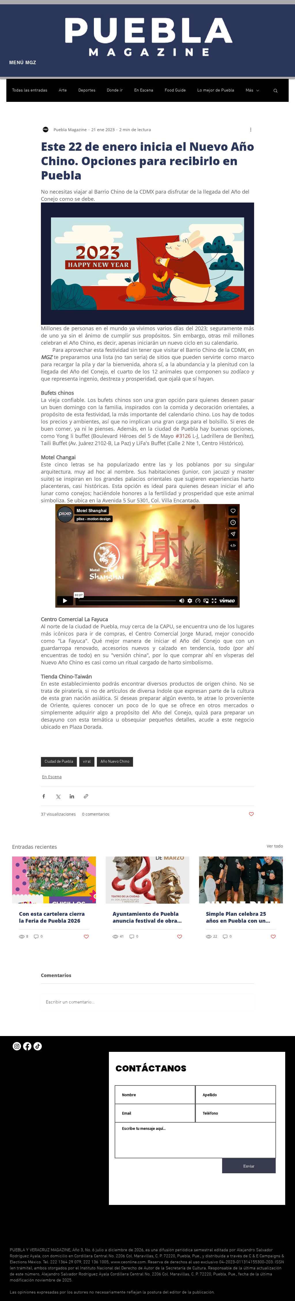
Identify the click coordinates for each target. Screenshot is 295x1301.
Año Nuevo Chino (115, 761)
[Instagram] (17, 1046)
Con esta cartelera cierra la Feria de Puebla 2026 (52, 917)
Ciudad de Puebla (59, 761)
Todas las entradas (29, 90)
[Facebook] (27, 1046)
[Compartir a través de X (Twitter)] (57, 796)
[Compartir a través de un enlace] (86, 796)
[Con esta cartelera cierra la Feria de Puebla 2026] (54, 879)
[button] (275, 90)
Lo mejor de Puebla (215, 90)
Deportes (86, 90)
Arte (63, 90)
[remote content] (148, 556)
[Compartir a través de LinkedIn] (72, 796)
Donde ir (115, 90)
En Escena (143, 90)
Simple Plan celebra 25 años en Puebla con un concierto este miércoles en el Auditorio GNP (239, 917)
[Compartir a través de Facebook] (43, 796)
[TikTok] (37, 1046)
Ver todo (275, 846)
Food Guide (175, 90)
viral (87, 761)
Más (249, 90)
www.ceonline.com (128, 1262)
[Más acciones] (250, 129)
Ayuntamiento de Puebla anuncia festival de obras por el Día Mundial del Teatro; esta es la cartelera (146, 917)
